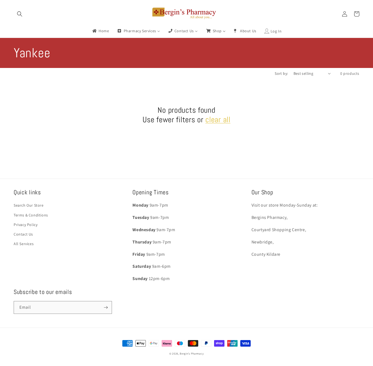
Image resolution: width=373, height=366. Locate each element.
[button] (20, 14)
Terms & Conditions (31, 215)
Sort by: (281, 73)
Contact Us (23, 234)
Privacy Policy (25, 224)
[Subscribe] (106, 307)
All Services (24, 243)
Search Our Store (29, 205)
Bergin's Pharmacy (192, 353)
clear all (217, 119)
